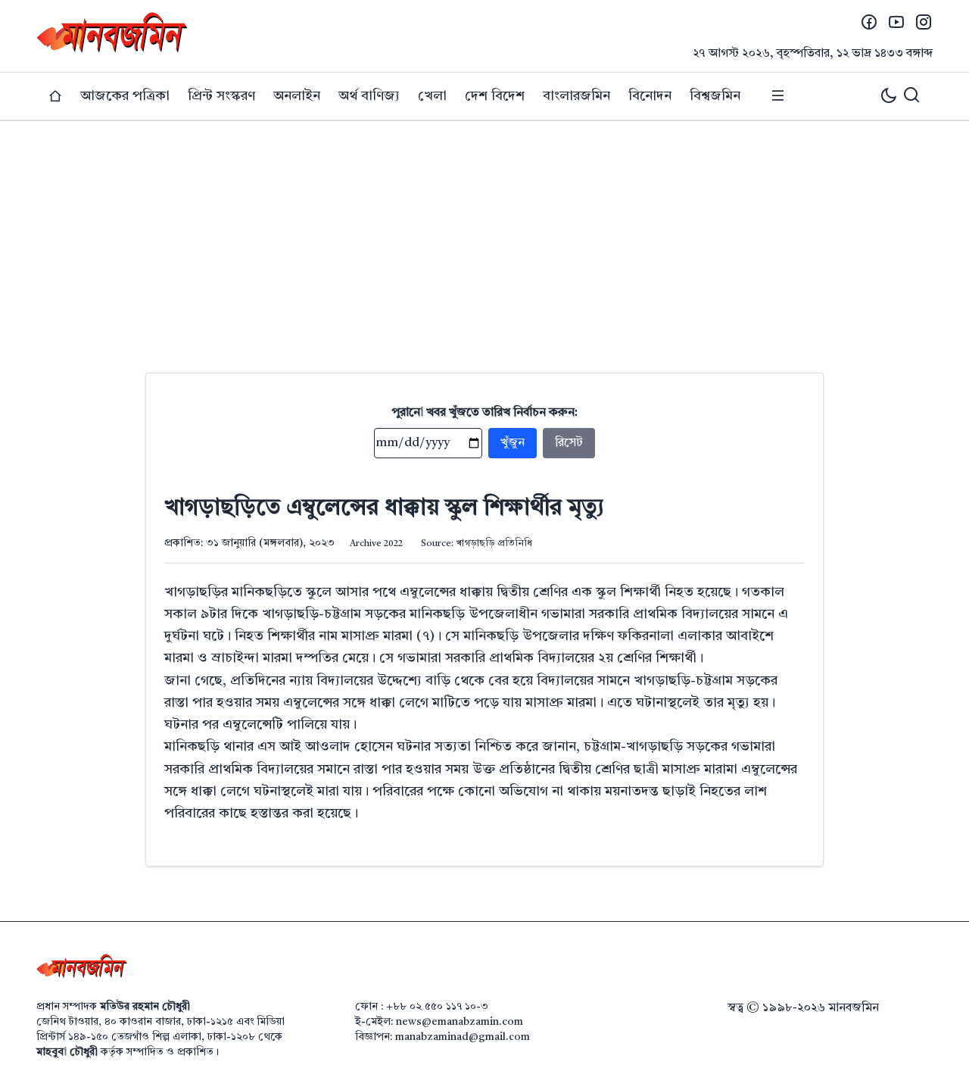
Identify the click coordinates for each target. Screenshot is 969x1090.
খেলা (432, 96)
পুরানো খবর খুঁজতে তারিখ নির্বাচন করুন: (485, 413)
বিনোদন (649, 96)
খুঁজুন (512, 443)
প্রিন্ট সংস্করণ (221, 96)
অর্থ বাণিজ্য (369, 96)
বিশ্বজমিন (715, 96)
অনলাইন (296, 96)
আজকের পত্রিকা (125, 96)
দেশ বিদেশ (495, 96)
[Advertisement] (484, 235)
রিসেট (569, 443)
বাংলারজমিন (576, 96)
